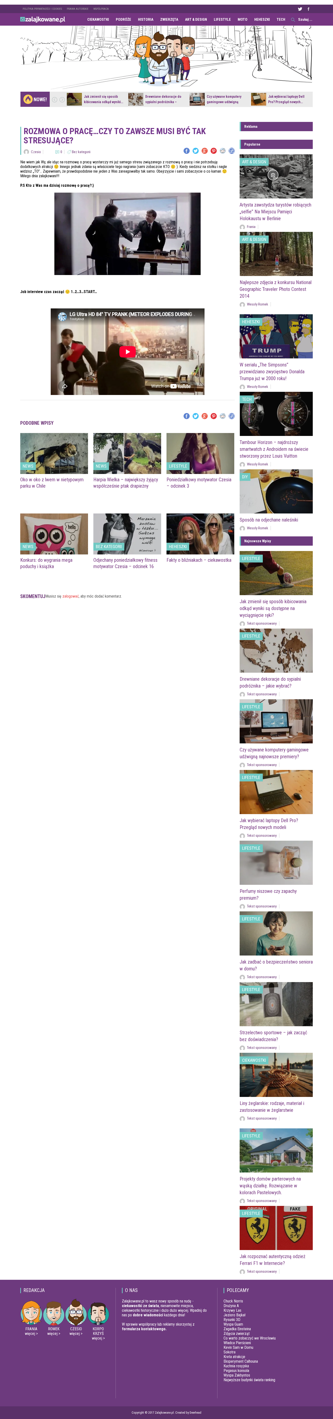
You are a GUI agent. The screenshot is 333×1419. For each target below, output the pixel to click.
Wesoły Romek (257, 304)
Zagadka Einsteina (237, 1329)
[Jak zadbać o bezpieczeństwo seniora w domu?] (276, 933)
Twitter (299, 9)
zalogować (70, 596)
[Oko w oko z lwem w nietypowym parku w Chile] (54, 453)
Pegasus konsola (236, 1370)
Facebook (308, 9)
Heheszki (262, 19)
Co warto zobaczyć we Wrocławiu (250, 1338)
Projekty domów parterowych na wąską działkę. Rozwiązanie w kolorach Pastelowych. (270, 1185)
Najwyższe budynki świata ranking (249, 1380)
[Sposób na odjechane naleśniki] (276, 491)
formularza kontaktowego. (144, 1329)
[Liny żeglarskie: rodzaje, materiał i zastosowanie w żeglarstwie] (276, 1075)
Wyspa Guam (233, 1324)
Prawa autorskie (77, 8)
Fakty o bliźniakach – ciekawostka (198, 560)
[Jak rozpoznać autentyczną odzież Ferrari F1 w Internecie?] (276, 1228)
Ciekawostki (98, 19)
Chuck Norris (233, 1301)
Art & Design (196, 19)
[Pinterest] (214, 151)
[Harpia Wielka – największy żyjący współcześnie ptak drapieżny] (127, 453)
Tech (281, 19)
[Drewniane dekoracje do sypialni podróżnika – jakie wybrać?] (135, 99)
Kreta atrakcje (234, 1356)
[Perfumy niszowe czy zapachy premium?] (276, 863)
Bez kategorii (81, 152)
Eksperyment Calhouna (241, 1361)
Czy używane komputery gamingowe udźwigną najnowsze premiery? (224, 102)
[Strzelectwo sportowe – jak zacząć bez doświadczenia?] (276, 1004)
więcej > (31, 1333)
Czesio (36, 152)
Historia (145, 19)
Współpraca (101, 8)
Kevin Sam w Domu (238, 1347)
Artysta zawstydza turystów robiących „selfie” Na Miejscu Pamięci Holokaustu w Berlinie (275, 211)
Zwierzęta (169, 19)
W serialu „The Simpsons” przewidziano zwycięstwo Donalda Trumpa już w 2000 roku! (272, 371)
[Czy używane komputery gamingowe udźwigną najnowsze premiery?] (197, 99)
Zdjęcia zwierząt (237, 1333)
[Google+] (205, 151)
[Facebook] (187, 151)
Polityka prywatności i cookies (42, 8)
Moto (242, 19)
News (28, 466)
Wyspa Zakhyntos (237, 1375)
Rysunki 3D (232, 1319)
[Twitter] (196, 151)
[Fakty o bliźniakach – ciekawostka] (200, 533)
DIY (245, 476)
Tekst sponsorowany (262, 623)
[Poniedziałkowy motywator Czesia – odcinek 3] (200, 453)
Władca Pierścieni (237, 1342)
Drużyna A (231, 1305)
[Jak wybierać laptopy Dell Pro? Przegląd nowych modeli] (258, 99)
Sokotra (229, 1352)
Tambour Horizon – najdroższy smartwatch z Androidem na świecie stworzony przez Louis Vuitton (274, 449)
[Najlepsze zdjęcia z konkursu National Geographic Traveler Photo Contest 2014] (276, 254)
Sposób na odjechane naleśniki (269, 520)
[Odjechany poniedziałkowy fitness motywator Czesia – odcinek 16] (127, 533)
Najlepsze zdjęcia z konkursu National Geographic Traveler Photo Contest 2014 (276, 289)
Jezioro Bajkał (234, 1315)
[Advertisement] (127, 622)
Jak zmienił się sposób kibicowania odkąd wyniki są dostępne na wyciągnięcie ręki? (273, 608)
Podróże (123, 19)
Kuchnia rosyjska (236, 1366)
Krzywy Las (232, 1310)
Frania (251, 227)
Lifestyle (222, 19)
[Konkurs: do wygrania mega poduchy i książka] (54, 533)
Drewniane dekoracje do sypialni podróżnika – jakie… (163, 102)
